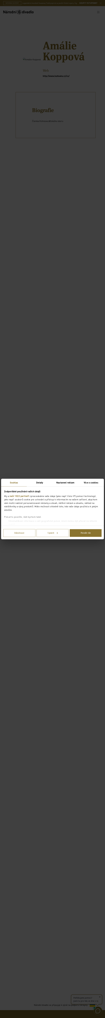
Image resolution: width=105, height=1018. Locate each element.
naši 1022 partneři (19, 495)
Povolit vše (86, 533)
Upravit (51, 533)
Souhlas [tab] (14, 482)
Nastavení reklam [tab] (65, 482)
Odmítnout (19, 533)
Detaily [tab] (39, 482)
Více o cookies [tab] (91, 482)
